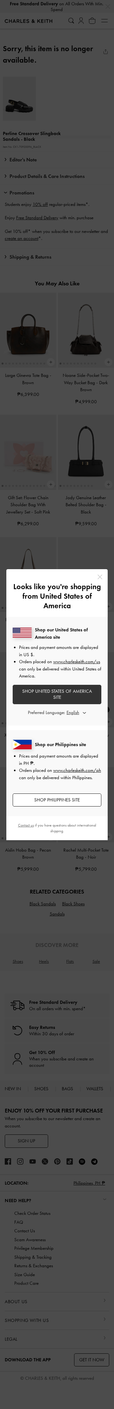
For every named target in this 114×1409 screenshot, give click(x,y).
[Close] (99, 577)
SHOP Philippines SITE (57, 800)
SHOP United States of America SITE (57, 694)
